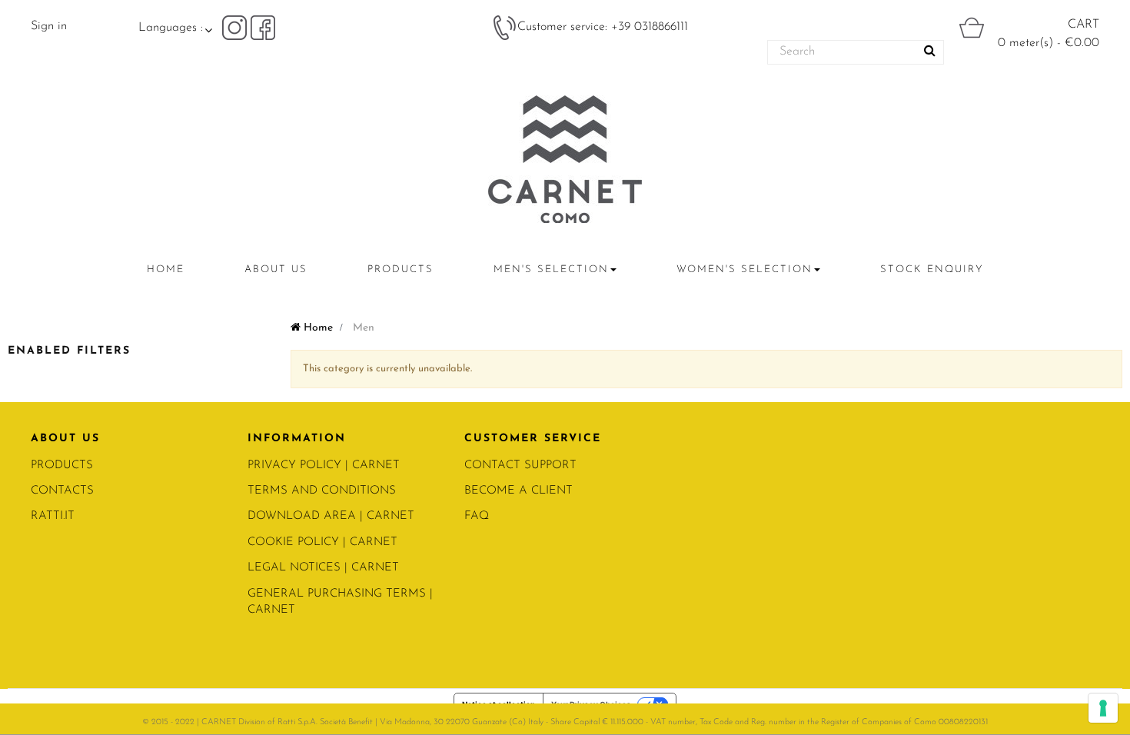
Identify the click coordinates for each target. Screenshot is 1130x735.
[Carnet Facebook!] (263, 27)
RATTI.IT (53, 516)
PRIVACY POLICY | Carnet (324, 465)
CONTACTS (62, 491)
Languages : (170, 28)
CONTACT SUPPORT (520, 465)
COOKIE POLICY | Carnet (322, 542)
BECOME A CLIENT (518, 491)
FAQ (476, 516)
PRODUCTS (62, 465)
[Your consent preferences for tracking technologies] (1103, 708)
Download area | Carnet (331, 516)
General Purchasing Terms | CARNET (340, 602)
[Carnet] (565, 159)
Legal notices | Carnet (323, 568)
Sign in (49, 26)
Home (317, 328)
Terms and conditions (322, 491)
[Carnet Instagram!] (236, 27)
